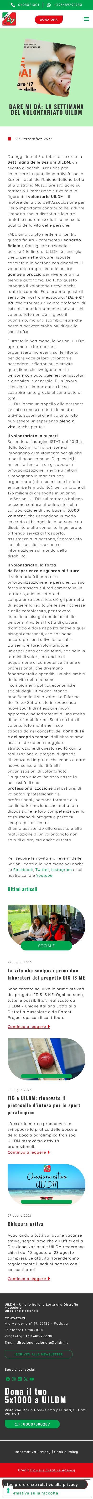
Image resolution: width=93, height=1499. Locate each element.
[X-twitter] (26, 1379)
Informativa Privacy (33, 1452)
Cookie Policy (66, 1452)
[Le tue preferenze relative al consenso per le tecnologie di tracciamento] (8, 1490)
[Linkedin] (20, 1379)
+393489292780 (40, 1336)
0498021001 (33, 1330)
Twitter (42, 869)
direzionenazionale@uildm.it (42, 1342)
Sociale (46, 945)
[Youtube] (32, 1379)
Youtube (44, 875)
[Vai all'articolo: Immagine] (46, 926)
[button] (86, 19)
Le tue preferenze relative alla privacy (40, 1484)
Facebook (23, 869)
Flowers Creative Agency (52, 1470)
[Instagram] (14, 1379)
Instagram (61, 869)
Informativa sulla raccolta (32, 1493)
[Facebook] (8, 1379)
